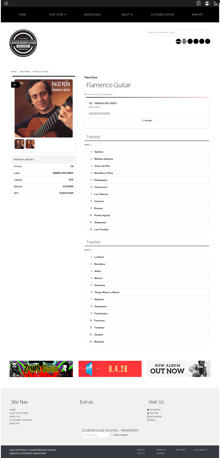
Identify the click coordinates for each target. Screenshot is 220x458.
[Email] (208, 41)
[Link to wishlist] (198, 4)
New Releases (92, 14)
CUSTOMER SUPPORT (162, 14)
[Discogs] (178, 41)
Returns (180, 449)
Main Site (197, 14)
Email (152, 420)
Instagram (155, 416)
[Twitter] (196, 41)
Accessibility (200, 449)
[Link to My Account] (207, 4)
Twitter (153, 413)
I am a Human (120, 434)
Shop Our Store (18, 413)
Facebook (155, 410)
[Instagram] (202, 41)
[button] (57, 15)
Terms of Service (161, 451)
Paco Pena (25, 71)
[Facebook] (190, 41)
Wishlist (148, 120)
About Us (127, 14)
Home (14, 71)
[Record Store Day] (184, 41)
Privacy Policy (141, 451)
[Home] (23, 43)
